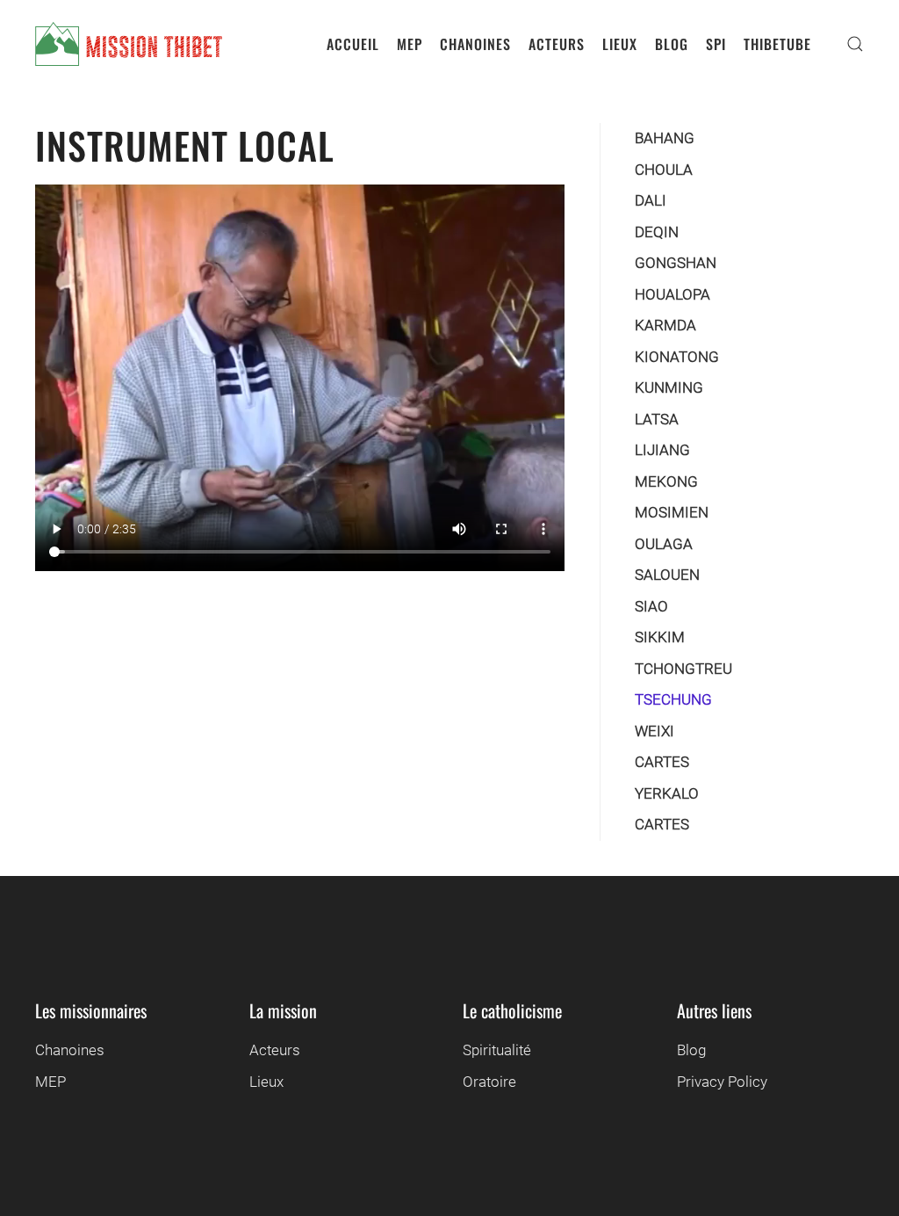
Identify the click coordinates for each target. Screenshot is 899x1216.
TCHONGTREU (683, 668)
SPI (716, 43)
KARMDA (665, 325)
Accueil (353, 43)
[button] (855, 44)
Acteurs (274, 1050)
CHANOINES (475, 43)
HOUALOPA (672, 294)
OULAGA (664, 544)
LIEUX (619, 43)
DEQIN (657, 232)
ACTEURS (557, 43)
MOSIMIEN (671, 512)
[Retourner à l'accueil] (128, 44)
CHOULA (664, 169)
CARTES (662, 762)
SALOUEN (667, 574)
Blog (691, 1050)
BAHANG (664, 138)
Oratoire (489, 1081)
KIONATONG (677, 357)
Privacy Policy (722, 1081)
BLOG (671, 43)
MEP (409, 43)
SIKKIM (660, 637)
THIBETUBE (777, 43)
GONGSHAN (675, 262)
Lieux (266, 1081)
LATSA (657, 419)
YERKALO (667, 793)
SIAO (651, 606)
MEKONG (666, 481)
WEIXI (654, 731)
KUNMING (669, 387)
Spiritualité (497, 1050)
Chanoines (69, 1050)
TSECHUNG (673, 699)
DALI (650, 200)
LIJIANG (662, 450)
